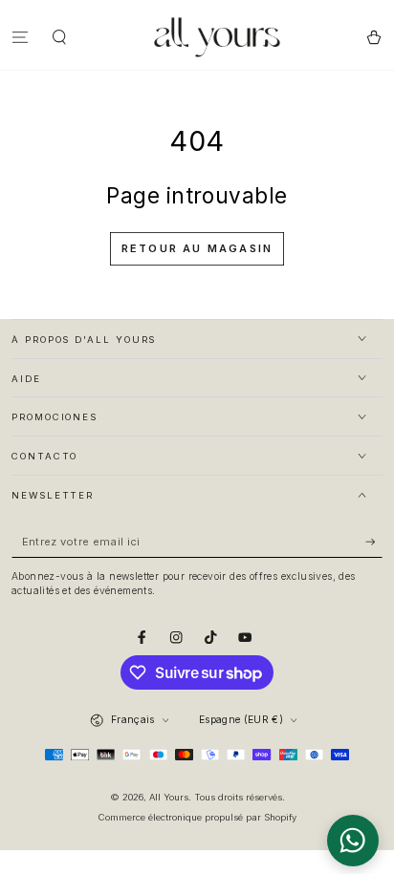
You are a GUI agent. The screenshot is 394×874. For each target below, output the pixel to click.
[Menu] (20, 36)
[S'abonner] (374, 542)
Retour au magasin (197, 248)
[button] (60, 36)
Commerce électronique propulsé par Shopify (197, 817)
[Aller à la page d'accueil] (217, 37)
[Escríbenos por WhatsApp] (353, 840)
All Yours (168, 797)
